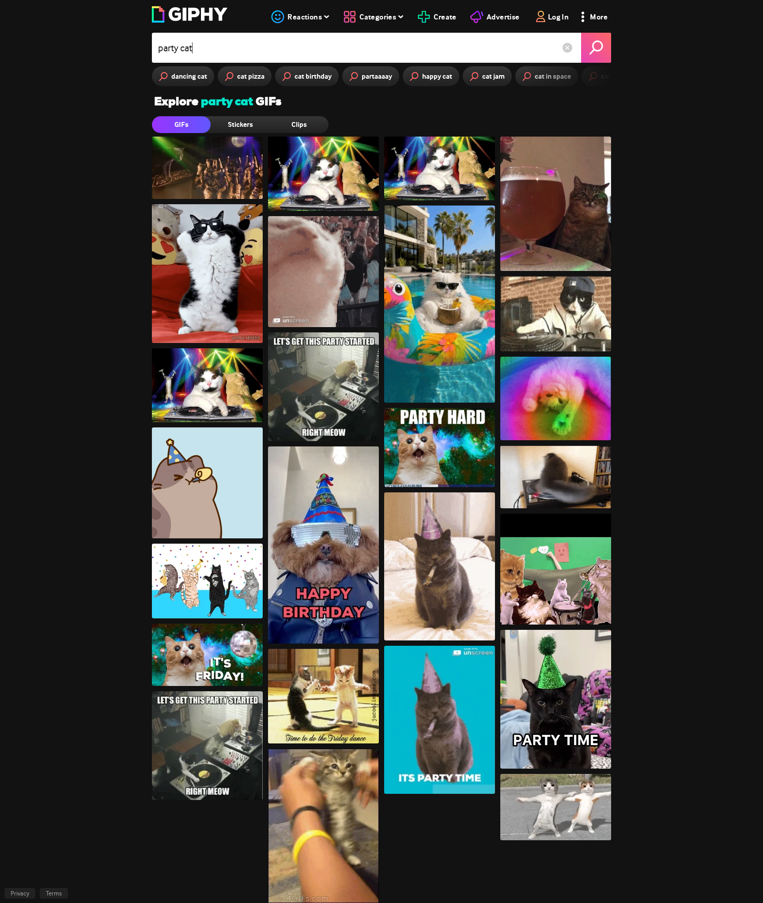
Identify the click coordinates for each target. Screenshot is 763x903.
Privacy (20, 893)
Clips (299, 124)
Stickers (240, 124)
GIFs (181, 124)
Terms (54, 893)
